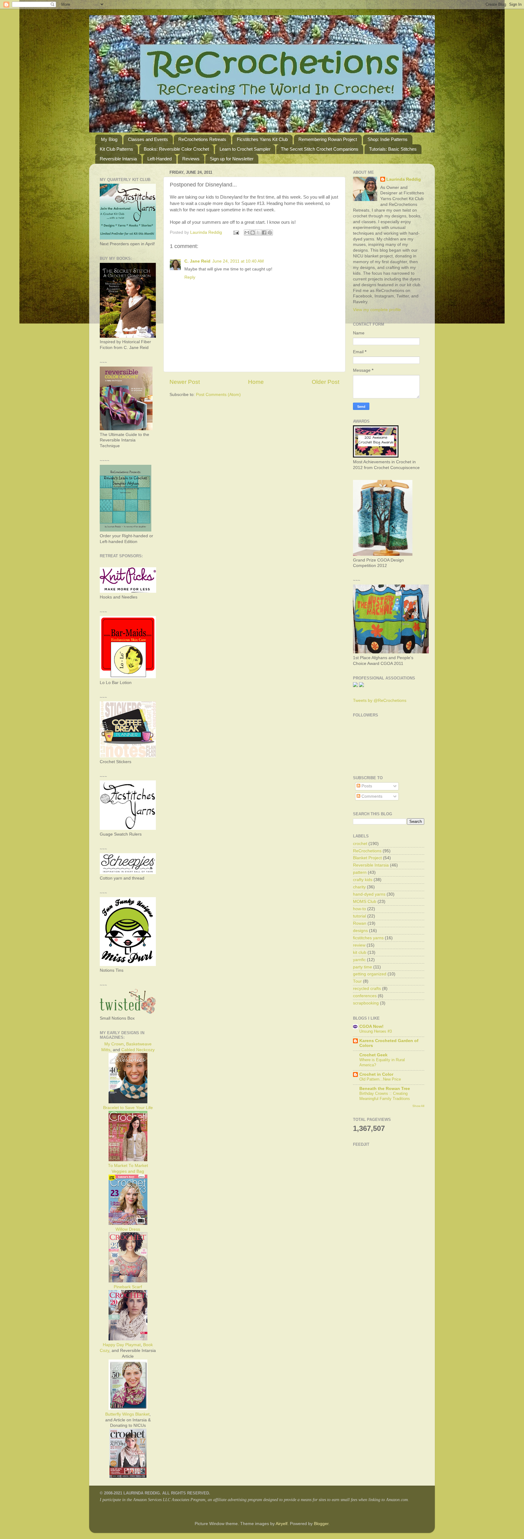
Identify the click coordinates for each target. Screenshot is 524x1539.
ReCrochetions (367, 851)
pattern (360, 872)
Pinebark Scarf (128, 1287)
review (359, 945)
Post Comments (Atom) (218, 394)
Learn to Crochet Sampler (245, 149)
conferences (365, 996)
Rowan (359, 923)
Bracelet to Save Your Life (128, 1107)
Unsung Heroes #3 (375, 1031)
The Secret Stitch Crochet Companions (319, 149)
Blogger (321, 1523)
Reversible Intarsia (118, 158)
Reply (189, 277)
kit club (359, 952)
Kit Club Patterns (116, 149)
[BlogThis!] (253, 233)
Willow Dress (128, 1229)
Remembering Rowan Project (327, 139)
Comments (371, 796)
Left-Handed (159, 158)
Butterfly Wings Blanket (127, 1414)
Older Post (325, 382)
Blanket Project (367, 858)
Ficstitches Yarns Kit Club (262, 139)
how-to (359, 909)
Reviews (191, 158)
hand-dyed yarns (369, 894)
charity (359, 887)
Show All (418, 1106)
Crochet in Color (376, 1074)
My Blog (109, 139)
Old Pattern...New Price (380, 1079)
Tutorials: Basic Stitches (393, 149)
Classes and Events (148, 139)
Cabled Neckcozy (138, 1050)
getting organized (369, 974)
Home (256, 382)
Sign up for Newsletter (232, 158)
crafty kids (362, 879)
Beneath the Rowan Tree (384, 1088)
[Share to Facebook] (264, 233)
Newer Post (185, 382)
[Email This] (247, 233)
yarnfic (359, 959)
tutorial (359, 916)
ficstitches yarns (368, 938)
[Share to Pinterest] (270, 233)
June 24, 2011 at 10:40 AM (238, 261)
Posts (366, 786)
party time (362, 967)
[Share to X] (258, 233)
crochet (360, 843)
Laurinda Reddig (403, 179)
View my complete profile (377, 309)
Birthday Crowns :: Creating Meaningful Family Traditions (384, 1096)
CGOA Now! (371, 1026)
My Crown (114, 1044)
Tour (357, 981)
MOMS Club (364, 901)
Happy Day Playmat (122, 1345)
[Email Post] (235, 232)
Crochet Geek (373, 1055)
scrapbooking (366, 1003)
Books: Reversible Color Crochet (176, 149)
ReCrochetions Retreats (202, 139)
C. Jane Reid (197, 261)
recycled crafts (367, 988)
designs (360, 930)
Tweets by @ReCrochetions (379, 700)
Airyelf (281, 1523)
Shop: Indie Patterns (388, 139)
